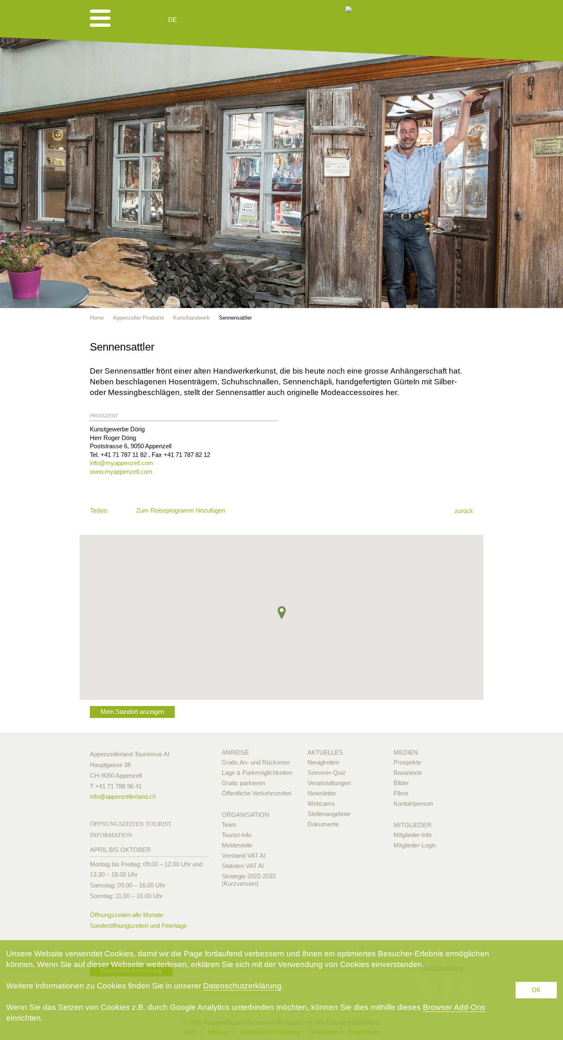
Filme (401, 793)
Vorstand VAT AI (243, 855)
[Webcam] (194, 20)
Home (97, 318)
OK (536, 989)
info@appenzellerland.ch (123, 796)
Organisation (245, 814)
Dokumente (323, 824)
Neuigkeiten (323, 762)
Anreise (235, 752)
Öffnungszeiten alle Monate (126, 914)
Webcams (321, 803)
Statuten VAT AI (243, 865)
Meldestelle (237, 845)
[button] (281, 612)
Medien (406, 752)
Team (229, 824)
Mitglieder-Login (415, 845)
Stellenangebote (328, 813)
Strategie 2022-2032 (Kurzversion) (249, 880)
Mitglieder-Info (413, 834)
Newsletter (321, 793)
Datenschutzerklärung (242, 985)
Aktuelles (325, 752)
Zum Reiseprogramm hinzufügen (180, 510)
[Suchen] (216, 20)
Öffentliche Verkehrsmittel (256, 793)
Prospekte (407, 762)
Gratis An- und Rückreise (256, 762)
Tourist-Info (236, 834)
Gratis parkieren (243, 782)
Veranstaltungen (329, 782)
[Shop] (236, 20)
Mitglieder (413, 824)
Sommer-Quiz (326, 772)
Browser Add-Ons (454, 1007)
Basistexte (408, 772)
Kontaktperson (413, 803)
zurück (464, 510)
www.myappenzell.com (121, 471)
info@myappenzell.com (121, 462)
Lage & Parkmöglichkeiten (257, 772)
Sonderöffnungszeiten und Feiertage (138, 925)
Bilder (401, 782)
